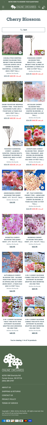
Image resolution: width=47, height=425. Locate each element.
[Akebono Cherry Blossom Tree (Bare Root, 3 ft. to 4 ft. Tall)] (34, 224)
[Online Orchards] (23, 7)
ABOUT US (6, 387)
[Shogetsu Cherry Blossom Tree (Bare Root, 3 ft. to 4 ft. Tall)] (12, 224)
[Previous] (4, 2)
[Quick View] (20, 52)
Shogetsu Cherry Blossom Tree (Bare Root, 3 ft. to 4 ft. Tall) (12, 239)
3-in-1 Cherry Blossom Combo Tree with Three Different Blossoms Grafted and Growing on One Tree (34, 279)
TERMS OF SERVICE (10, 403)
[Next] (42, 2)
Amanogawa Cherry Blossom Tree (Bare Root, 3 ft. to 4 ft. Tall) (12, 195)
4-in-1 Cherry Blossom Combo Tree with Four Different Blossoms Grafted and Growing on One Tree (34, 323)
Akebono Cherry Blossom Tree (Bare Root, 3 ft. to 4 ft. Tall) (34, 239)
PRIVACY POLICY (9, 399)
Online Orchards (21, 411)
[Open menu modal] (3, 7)
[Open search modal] (39, 7)
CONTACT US (7, 395)
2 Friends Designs (14, 415)
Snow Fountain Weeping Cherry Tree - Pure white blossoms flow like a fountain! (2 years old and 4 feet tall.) (12, 109)
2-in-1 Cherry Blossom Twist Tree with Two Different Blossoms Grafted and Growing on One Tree (12, 323)
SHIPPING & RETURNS (11, 391)
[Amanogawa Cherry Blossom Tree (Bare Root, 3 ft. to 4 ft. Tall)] (12, 180)
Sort (25, 30)
